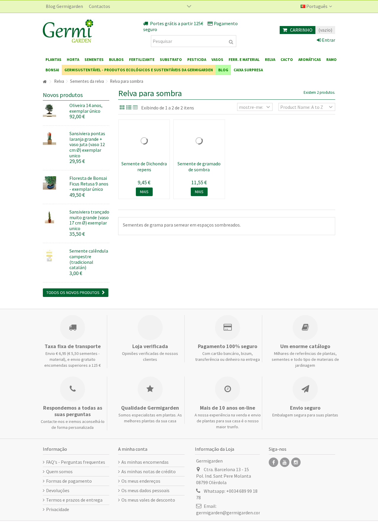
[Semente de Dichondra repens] (144, 140)
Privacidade (57, 509)
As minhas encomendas (145, 462)
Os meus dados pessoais (145, 490)
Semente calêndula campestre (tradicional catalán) (88, 259)
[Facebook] (273, 462)
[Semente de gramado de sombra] (199, 140)
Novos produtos (63, 94)
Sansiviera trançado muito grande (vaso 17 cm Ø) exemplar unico (89, 220)
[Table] (135, 107)
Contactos (99, 6)
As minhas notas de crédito (148, 471)
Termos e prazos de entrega (74, 500)
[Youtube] (284, 462)
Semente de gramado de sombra (199, 166)
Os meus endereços (140, 481)
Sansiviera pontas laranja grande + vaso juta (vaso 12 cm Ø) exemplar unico (87, 144)
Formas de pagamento (69, 481)
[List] (128, 107)
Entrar (328, 40)
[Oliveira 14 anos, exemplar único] (54, 110)
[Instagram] (296, 462)
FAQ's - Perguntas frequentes (75, 462)
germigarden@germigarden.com (229, 513)
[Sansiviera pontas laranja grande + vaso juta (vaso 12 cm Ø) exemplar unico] (54, 138)
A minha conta (132, 449)
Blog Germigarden (64, 6)
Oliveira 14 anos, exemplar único (85, 108)
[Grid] (122, 107)
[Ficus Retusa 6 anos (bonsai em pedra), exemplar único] (54, 183)
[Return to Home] (44, 81)
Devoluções (57, 490)
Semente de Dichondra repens (144, 166)
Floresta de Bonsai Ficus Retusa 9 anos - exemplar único (88, 183)
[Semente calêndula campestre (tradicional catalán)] (54, 255)
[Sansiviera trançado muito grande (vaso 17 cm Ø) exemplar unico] (54, 216)
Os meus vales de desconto (148, 500)
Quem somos (59, 471)
